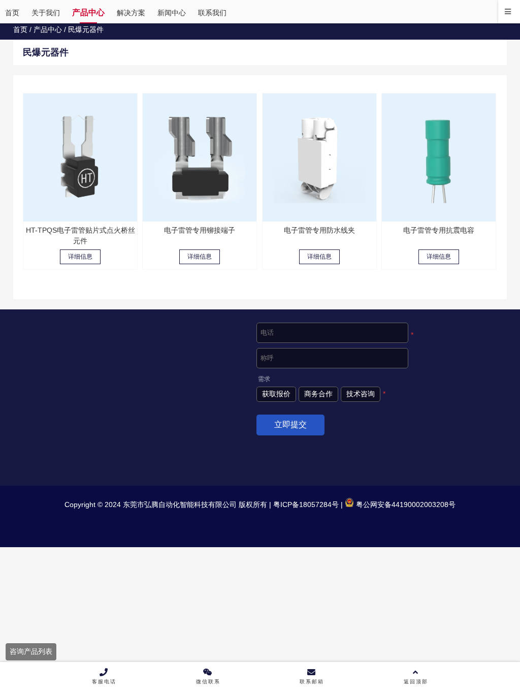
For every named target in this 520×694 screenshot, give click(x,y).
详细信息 (80, 256)
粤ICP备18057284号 (305, 504)
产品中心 (48, 29)
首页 (20, 29)
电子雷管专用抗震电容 (438, 230)
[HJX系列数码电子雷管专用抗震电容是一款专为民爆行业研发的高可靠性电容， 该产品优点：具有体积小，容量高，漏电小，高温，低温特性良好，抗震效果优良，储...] (439, 157)
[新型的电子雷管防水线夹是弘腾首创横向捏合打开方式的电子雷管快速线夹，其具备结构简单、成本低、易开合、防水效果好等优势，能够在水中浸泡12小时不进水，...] (319, 157)
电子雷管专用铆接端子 (199, 230)
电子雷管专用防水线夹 (319, 230)
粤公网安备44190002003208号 (405, 504)
